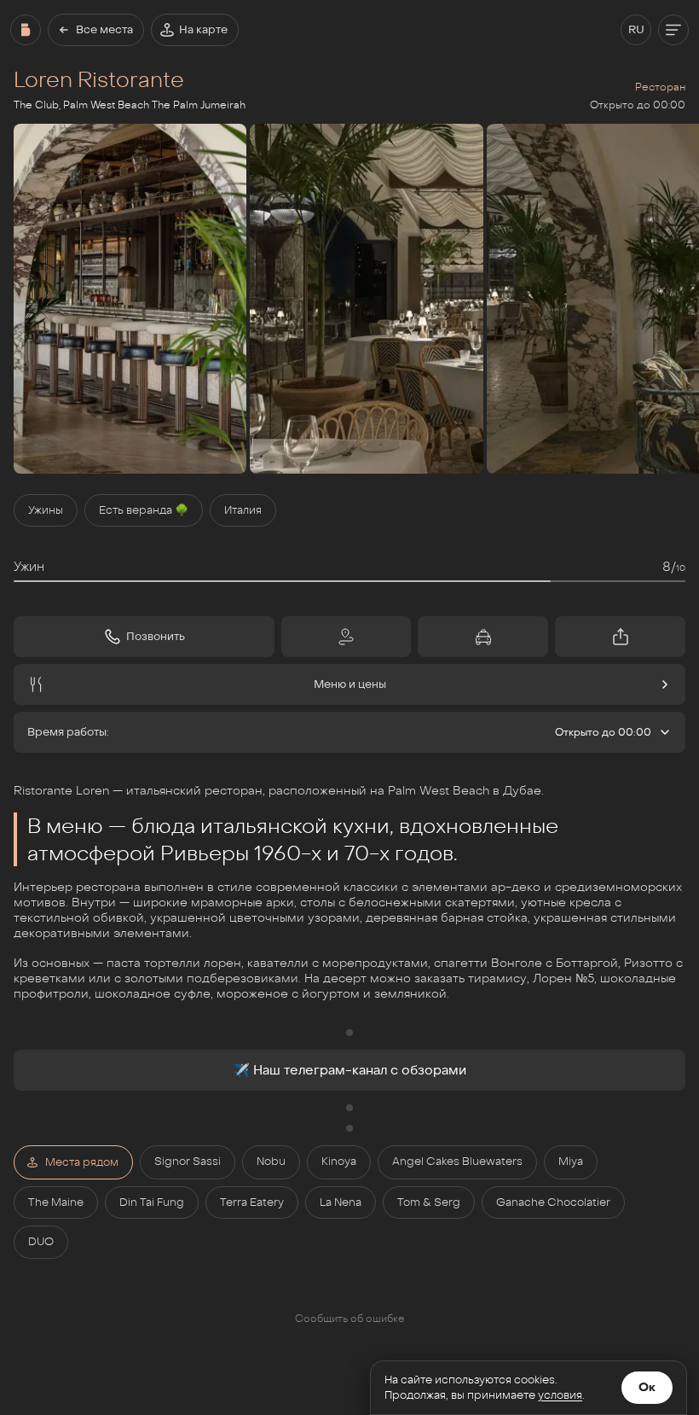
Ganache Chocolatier (553, 1202)
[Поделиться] (620, 636)
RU (636, 30)
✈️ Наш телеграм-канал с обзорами (350, 1070)
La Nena (340, 1202)
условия (560, 1395)
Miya (570, 1161)
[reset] (25, 30)
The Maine (56, 1202)
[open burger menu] (673, 30)
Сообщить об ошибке (350, 1319)
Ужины (45, 510)
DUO (41, 1242)
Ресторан (660, 87)
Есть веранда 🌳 (143, 510)
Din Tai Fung (151, 1202)
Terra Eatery (252, 1202)
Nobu (271, 1161)
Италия (243, 510)
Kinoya (338, 1161)
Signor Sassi (187, 1161)
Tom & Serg (428, 1202)
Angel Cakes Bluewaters (457, 1161)
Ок (647, 1387)
